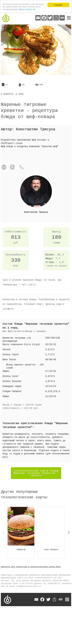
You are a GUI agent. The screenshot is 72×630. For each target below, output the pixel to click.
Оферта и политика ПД (27, 9)
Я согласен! (58, 5)
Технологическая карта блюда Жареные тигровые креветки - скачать (36, 473)
